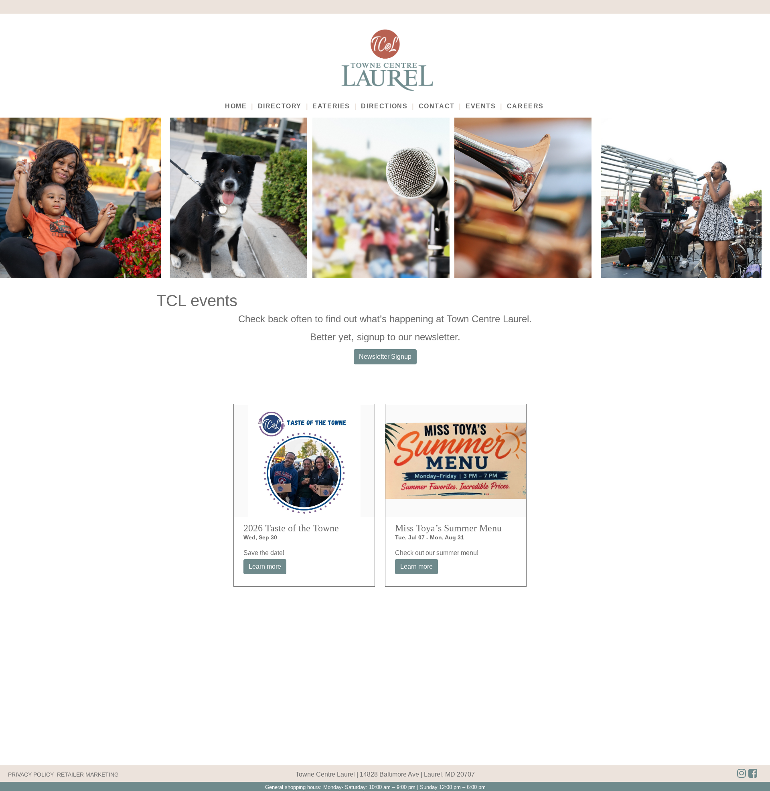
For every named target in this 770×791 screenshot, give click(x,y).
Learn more (265, 566)
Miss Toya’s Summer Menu (448, 528)
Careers (525, 106)
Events (481, 106)
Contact (437, 106)
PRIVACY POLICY (31, 774)
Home (236, 106)
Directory (280, 106)
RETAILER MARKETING (88, 774)
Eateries (331, 106)
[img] (752, 774)
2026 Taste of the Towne (291, 528)
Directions (384, 106)
